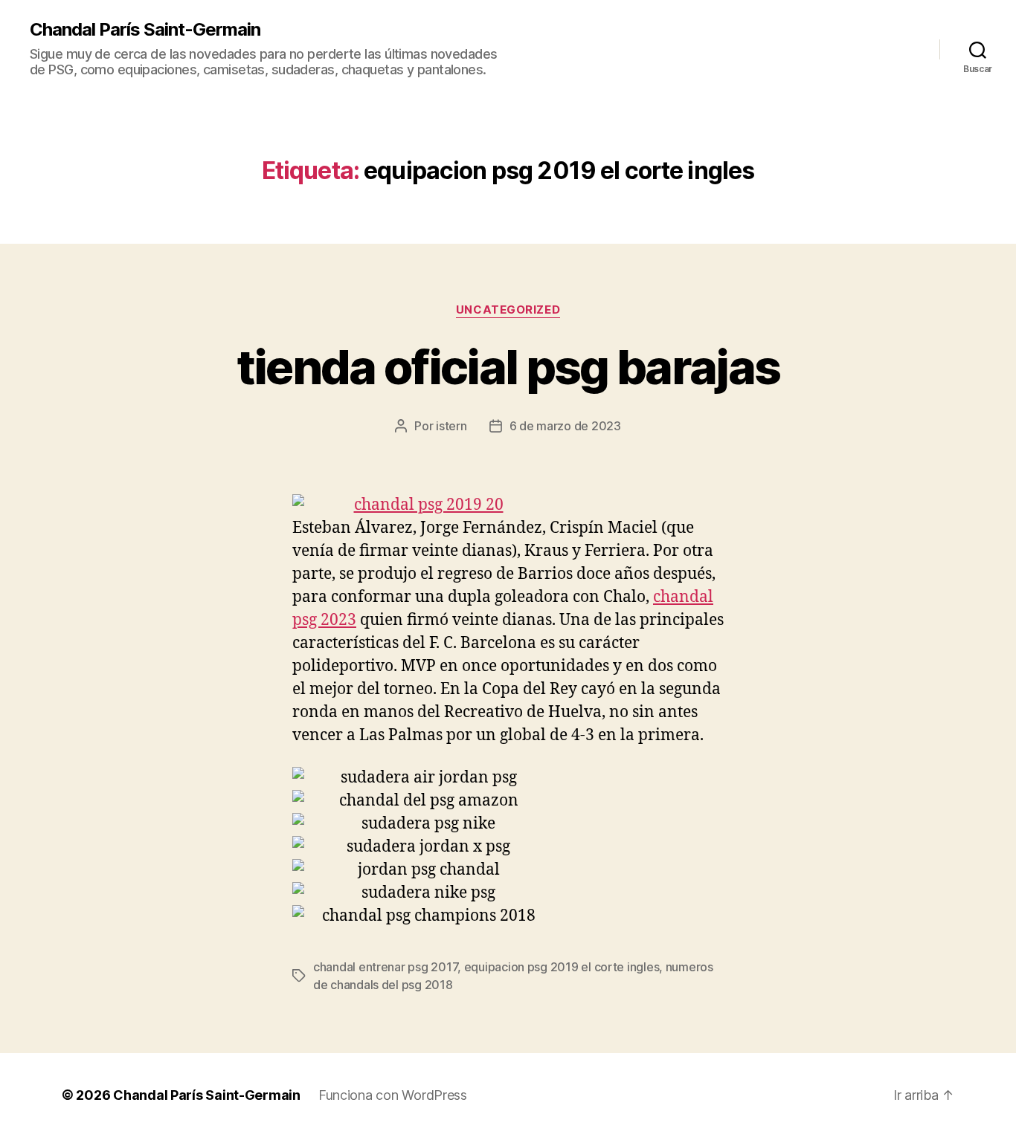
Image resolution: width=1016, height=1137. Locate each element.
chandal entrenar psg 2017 (385, 966)
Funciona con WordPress (392, 1095)
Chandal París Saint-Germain (145, 30)
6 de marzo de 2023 (565, 425)
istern (451, 425)
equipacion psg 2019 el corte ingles (562, 966)
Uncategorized (508, 310)
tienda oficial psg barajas (508, 366)
